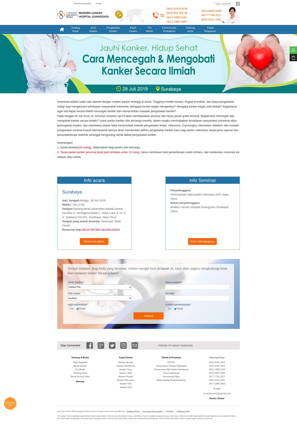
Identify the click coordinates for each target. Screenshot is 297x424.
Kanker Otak (126, 373)
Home (62, 29)
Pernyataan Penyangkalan (153, 411)
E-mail (98, 3)
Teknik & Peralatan (171, 357)
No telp (170, 293)
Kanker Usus (125, 369)
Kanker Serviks (125, 362)
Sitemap (80, 381)
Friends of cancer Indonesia (175, 345)
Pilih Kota (74, 293)
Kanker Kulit (126, 387)
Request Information (82, 3)
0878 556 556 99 (177, 13)
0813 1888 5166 (177, 17)
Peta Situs (169, 411)
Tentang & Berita (80, 357)
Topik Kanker (126, 357)
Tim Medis (80, 369)
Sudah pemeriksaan (178, 304)
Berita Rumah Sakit (80, 376)
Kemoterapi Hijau (171, 376)
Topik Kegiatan (80, 362)
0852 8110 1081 (211, 19)
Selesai (148, 315)
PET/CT (171, 362)
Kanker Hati (125, 383)
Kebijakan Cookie (183, 411)
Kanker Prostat (125, 376)
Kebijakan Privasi (133, 411)
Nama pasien (174, 282)
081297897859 (91, 229)
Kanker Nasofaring (126, 366)
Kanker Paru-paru (125, 380)
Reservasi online (94, 241)
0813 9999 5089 (211, 10)
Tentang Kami (80, 373)
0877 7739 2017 (211, 15)
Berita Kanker (80, 366)
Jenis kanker (76, 282)
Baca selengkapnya (202, 241)
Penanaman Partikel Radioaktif (171, 366)
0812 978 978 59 (177, 8)
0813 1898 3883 (177, 21)
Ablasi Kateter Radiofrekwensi (171, 380)
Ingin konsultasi (78, 304)
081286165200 (110, 229)
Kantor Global (217, 398)
